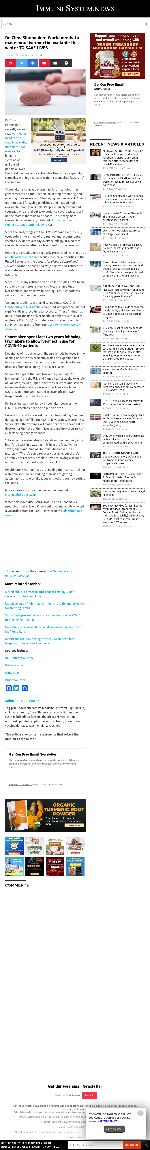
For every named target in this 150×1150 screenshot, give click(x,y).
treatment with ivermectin (23, 307)
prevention (72, 721)
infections (23, 717)
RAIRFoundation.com (19, 658)
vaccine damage (16, 725)
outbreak (11, 721)
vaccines (54, 725)
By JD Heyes (121, 429)
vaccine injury (38, 725)
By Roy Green (121, 238)
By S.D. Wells (121, 363)
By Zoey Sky (121, 338)
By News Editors (123, 377)
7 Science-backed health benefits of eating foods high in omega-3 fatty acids (122, 331)
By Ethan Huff (121, 189)
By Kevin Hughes (123, 321)
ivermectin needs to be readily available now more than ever (16, 142)
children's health (16, 712)
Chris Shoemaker (41, 712)
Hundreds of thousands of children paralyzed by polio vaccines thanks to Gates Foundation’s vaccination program (123, 312)
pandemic (26, 721)
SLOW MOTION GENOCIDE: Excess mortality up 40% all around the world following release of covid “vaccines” (122, 180)
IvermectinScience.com (21, 494)
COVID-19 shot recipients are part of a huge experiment (122, 232)
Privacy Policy (75, 1137)
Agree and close (114, 1129)
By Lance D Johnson (124, 168)
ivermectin (38, 717)
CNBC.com (12, 672)
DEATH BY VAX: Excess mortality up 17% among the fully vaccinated (123, 402)
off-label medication (61, 717)
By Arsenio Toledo (123, 206)
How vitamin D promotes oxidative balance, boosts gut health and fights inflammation (122, 248)
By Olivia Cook (121, 224)
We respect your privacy (56, 1112)
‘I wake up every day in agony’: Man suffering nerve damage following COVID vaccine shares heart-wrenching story (123, 420)
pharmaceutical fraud (48, 721)
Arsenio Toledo (34, 55)
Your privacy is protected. (20, 784)
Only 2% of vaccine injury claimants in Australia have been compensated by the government (123, 439)
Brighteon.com (19, 575)
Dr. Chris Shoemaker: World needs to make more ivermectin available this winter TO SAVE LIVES (123, 199)
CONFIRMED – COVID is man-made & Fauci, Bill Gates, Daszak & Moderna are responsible (123, 477)
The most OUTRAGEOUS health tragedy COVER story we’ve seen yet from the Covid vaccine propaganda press (122, 458)
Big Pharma (76, 708)
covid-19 (59, 712)
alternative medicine (41, 708)
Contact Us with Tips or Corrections (75, 1127)
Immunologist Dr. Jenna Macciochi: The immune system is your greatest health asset (122, 217)
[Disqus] (45, 936)
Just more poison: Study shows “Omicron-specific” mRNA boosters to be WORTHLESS (123, 387)
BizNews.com (14, 665)
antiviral (61, 708)
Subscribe (132, 1145)
